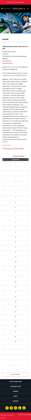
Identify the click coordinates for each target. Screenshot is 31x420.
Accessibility (10, 415)
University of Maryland (15, 2)
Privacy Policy (3, 415)
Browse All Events (18, 156)
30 (15, 182)
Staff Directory (15, 386)
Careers (15, 391)
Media (15, 396)
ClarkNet (15, 401)
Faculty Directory (15, 381)
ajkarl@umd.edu (7, 63)
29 (15, 177)
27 (15, 167)
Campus (9, 145)
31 (15, 187)
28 (15, 172)
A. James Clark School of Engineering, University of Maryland (12, 6)
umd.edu (3, 417)
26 (15, 162)
